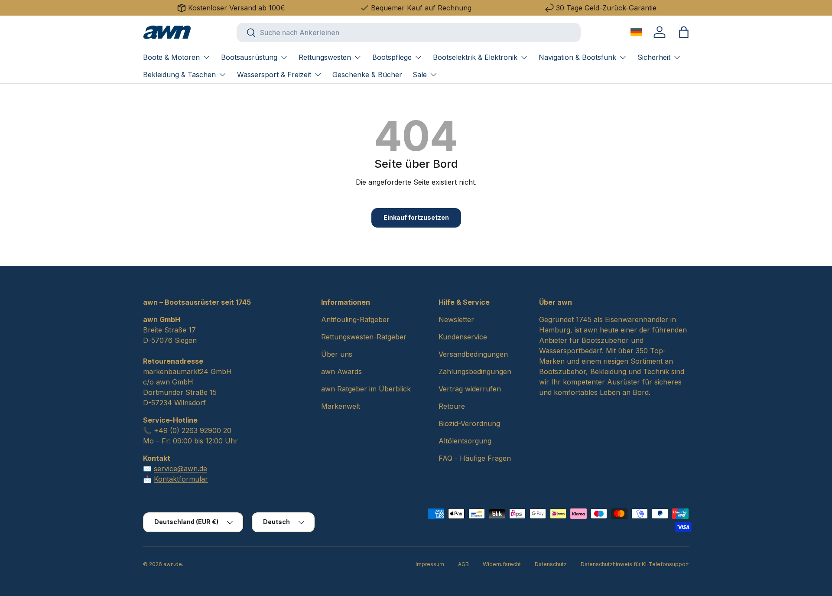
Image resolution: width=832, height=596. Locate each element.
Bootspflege (392, 57)
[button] (683, 32)
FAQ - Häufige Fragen (475, 458)
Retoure (452, 406)
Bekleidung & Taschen (179, 74)
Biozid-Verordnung (469, 423)
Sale (420, 74)
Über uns (336, 354)
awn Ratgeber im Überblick (366, 388)
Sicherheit (653, 57)
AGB (463, 564)
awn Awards (341, 371)
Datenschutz (551, 564)
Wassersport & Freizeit (274, 74)
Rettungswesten (325, 57)
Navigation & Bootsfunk (577, 57)
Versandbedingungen (473, 354)
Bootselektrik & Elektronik (475, 57)
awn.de (172, 564)
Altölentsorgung (465, 440)
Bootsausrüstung (249, 57)
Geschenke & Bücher (367, 74)
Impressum (430, 564)
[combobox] (409, 32)
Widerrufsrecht (502, 564)
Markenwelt (340, 406)
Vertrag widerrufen (470, 388)
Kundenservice (463, 336)
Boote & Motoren (171, 57)
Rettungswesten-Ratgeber (363, 336)
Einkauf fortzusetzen (416, 217)
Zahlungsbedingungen (475, 371)
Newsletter (456, 319)
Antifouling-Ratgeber (355, 319)
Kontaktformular (181, 479)
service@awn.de (180, 468)
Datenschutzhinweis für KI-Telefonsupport (635, 564)
